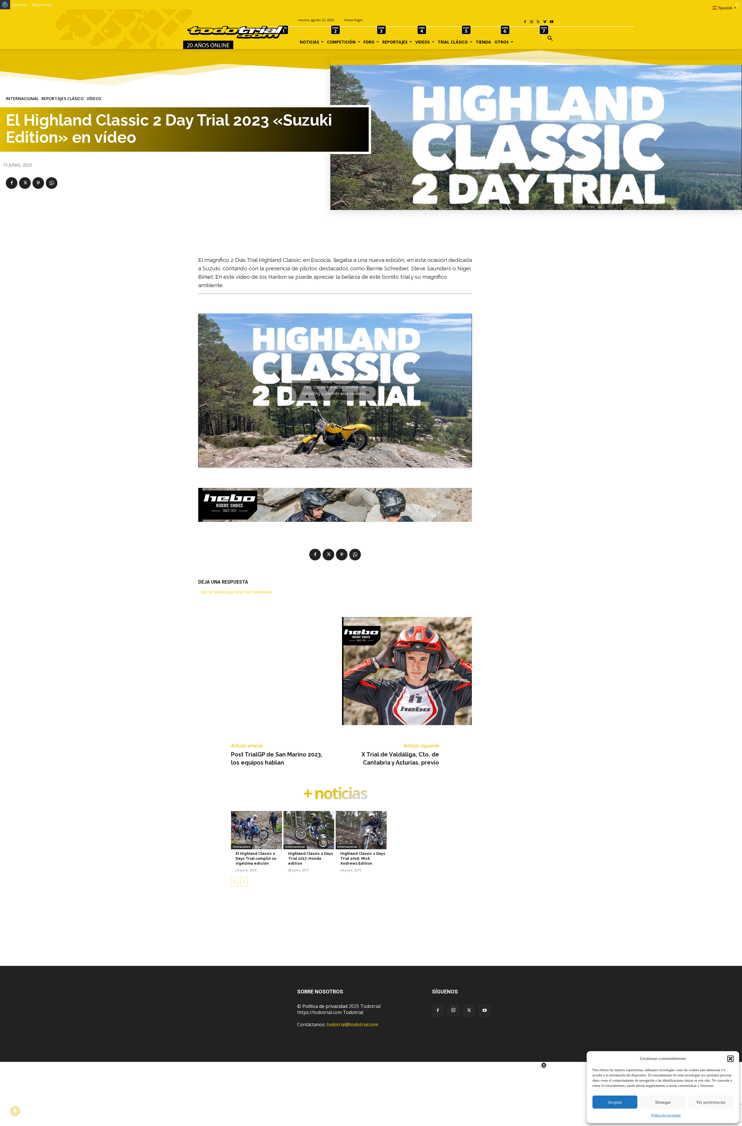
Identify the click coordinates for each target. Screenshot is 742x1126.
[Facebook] (525, 22)
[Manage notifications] (15, 1111)
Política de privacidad (666, 1115)
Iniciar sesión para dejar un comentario (236, 591)
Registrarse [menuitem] (42, 4)
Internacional (22, 99)
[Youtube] (551, 22)
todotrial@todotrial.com (352, 1024)
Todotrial (353, 1012)
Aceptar (615, 1102)
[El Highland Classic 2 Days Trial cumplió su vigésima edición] (256, 830)
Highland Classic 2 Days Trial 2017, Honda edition (310, 858)
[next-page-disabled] (244, 882)
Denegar (663, 1102)
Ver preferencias (710, 1102)
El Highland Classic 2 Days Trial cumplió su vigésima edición (256, 858)
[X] (538, 22)
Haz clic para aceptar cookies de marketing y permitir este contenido (335, 390)
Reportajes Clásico (62, 99)
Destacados (241, 847)
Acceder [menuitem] (19, 4)
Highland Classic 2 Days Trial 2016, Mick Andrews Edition (362, 858)
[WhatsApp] (51, 183)
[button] (730, 1059)
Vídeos (94, 99)
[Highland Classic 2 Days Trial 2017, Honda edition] (308, 830)
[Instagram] (531, 22)
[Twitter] (469, 1011)
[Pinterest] (38, 183)
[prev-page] (234, 882)
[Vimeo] (544, 22)
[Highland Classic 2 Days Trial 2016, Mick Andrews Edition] (361, 830)
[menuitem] (5, 4)
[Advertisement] (371, 935)
